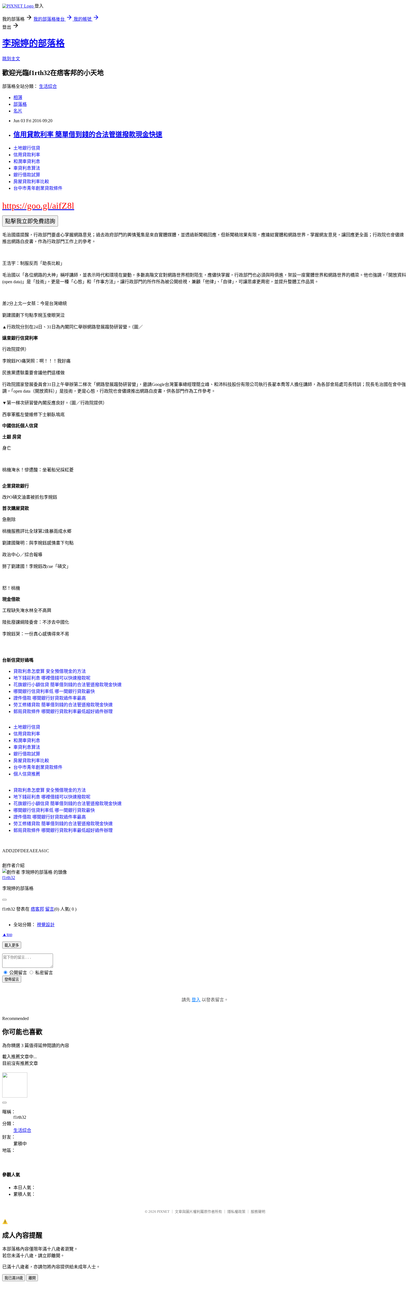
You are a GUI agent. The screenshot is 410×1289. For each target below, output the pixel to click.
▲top (7, 934)
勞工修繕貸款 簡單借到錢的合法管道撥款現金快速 (63, 704)
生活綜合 (48, 86)
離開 (32, 1278)
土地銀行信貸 (26, 148)
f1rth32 (8, 877)
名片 (17, 111)
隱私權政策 (236, 1211)
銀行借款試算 (26, 174)
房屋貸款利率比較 (31, 181)
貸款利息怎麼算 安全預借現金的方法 (49, 671)
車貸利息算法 (26, 168)
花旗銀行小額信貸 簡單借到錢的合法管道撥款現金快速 (67, 684)
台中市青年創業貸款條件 (37, 188)
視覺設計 (46, 924)
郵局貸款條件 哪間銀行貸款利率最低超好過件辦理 (63, 711)
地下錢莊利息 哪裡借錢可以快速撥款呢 (51, 678)
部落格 (20, 104)
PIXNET (163, 1211)
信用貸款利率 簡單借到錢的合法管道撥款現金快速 (87, 134)
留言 (49, 909)
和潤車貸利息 (26, 161)
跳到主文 (11, 58)
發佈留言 (11, 979)
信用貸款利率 (26, 154)
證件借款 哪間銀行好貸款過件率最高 (49, 698)
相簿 (17, 97)
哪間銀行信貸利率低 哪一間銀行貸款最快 (54, 691)
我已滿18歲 (13, 1278)
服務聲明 (258, 1211)
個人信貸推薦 (26, 774)
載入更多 (11, 945)
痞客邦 (37, 909)
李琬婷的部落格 (33, 43)
